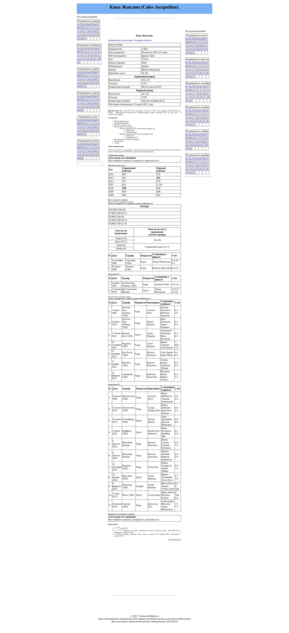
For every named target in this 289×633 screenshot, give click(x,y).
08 (79, 28)
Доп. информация (174, 539)
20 (95, 31)
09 (82, 28)
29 (79, 38)
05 (91, 24)
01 (79, 24)
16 (82, 31)
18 (88, 31)
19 (91, 31)
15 (79, 31)
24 (85, 35)
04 (88, 24)
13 (95, 28)
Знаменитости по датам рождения (120, 40)
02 (82, 24)
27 (95, 35)
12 (91, 28)
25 (88, 35)
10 (85, 28)
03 (85, 24)
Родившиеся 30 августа (142, 40)
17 (85, 31)
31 (85, 38)
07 (98, 24)
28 (98, 35)
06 (95, 24)
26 (91, 35)
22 (79, 35)
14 (98, 28)
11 (88, 28)
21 (98, 31)
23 (82, 35)
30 (82, 38)
